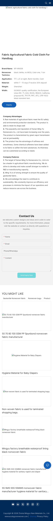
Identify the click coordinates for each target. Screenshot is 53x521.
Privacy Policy (42, 516)
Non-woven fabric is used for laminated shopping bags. (22, 411)
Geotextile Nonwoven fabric (14, 298)
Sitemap (32, 516)
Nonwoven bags (34, 298)
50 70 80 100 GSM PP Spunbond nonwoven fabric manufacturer (24, 335)
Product (47, 298)
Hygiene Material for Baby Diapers (20, 373)
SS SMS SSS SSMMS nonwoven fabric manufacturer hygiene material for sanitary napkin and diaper (24, 490)
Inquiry (9, 105)
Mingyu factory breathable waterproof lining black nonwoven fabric (25, 450)
